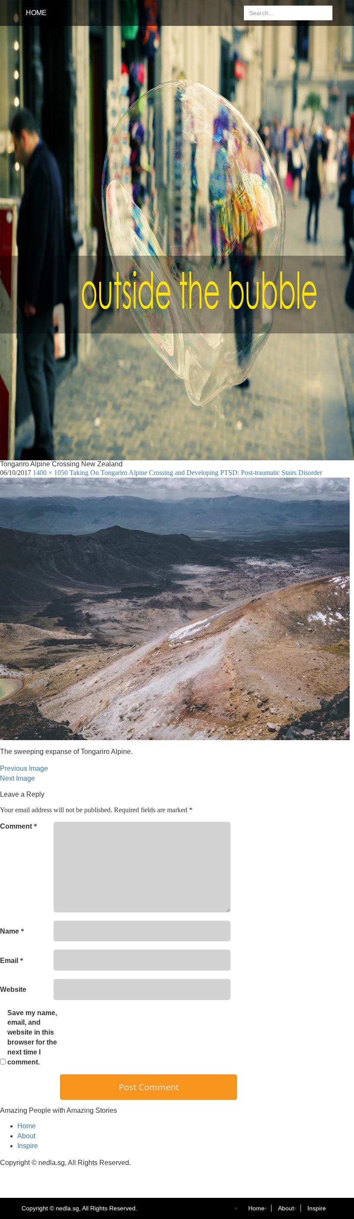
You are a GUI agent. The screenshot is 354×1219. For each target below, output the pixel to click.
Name (12, 931)
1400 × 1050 (50, 472)
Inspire (27, 1145)
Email (11, 960)
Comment (18, 826)
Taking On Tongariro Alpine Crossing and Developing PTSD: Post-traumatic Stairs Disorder (196, 472)
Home (36, 12)
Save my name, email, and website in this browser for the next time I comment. (32, 1037)
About (26, 1136)
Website (13, 989)
